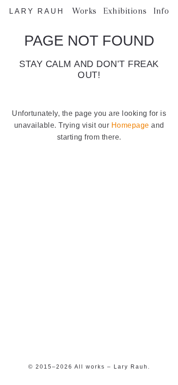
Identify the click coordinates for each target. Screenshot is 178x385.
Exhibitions (125, 11)
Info (161, 11)
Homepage (130, 125)
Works (84, 11)
